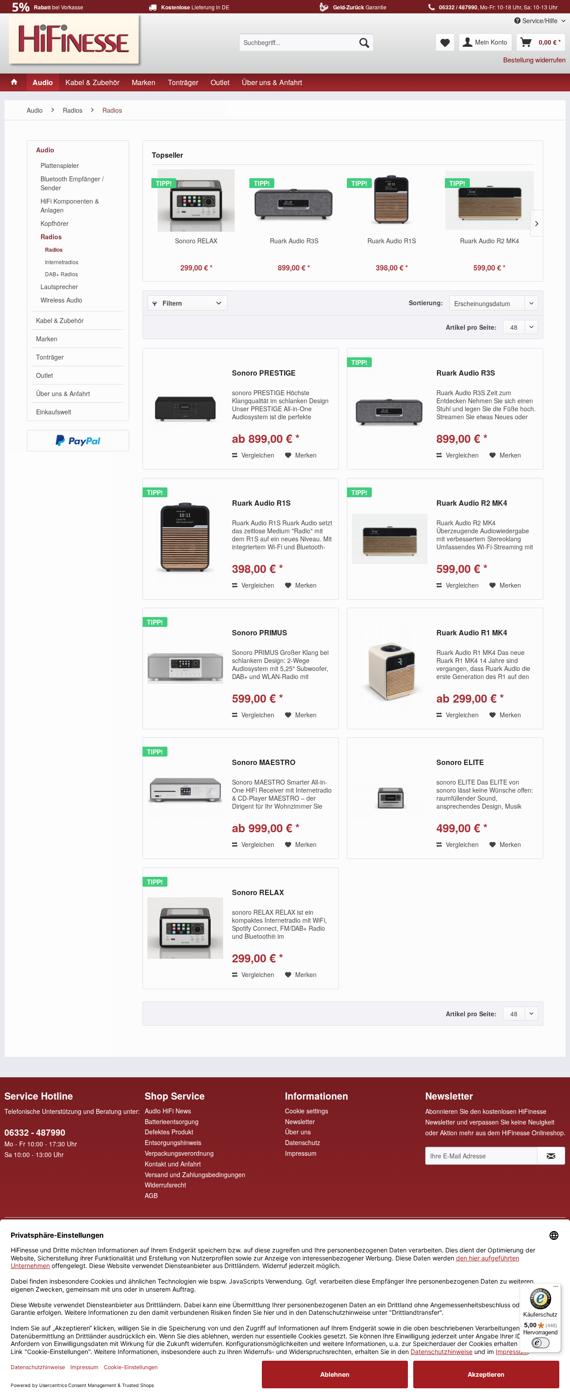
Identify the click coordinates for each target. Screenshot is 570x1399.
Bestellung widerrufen (534, 59)
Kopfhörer (55, 223)
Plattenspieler (60, 165)
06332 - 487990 (34, 1132)
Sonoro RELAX (196, 240)
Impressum (301, 1153)
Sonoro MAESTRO (263, 762)
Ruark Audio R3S (294, 240)
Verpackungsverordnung (179, 1153)
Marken (46, 338)
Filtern (171, 303)
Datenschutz (302, 1142)
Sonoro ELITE (460, 762)
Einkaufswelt (53, 411)
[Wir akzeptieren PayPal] (78, 440)
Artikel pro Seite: (471, 327)
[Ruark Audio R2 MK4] (489, 200)
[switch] (541, 1343)
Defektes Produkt (169, 1131)
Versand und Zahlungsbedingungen (195, 1174)
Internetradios (61, 262)
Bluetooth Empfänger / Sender (72, 183)
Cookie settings (306, 1110)
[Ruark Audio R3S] (294, 200)
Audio (45, 149)
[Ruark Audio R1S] (391, 200)
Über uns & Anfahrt (63, 393)
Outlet (44, 375)
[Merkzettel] (445, 42)
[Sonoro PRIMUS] (185, 668)
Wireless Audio (61, 299)
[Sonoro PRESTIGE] (185, 408)
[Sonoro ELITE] (390, 798)
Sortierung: (426, 302)
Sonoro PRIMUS (259, 633)
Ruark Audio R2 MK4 (489, 240)
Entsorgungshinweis (173, 1142)
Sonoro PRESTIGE (264, 373)
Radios (51, 236)
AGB (151, 1195)
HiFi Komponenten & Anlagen (70, 205)
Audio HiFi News (168, 1110)
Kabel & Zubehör (60, 320)
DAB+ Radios (61, 274)
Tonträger (50, 356)
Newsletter (300, 1121)
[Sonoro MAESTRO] (185, 798)
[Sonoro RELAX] (196, 200)
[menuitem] (306, 42)
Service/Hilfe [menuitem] (540, 20)
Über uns (298, 1131)
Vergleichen (257, 454)
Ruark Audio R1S (391, 240)
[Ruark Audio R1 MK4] (390, 668)
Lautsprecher (59, 286)
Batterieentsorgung (172, 1121)
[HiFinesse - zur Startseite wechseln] (75, 39)
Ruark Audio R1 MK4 (471, 633)
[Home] (14, 82)
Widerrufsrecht (165, 1184)
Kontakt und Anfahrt (173, 1163)
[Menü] (555, 1288)
